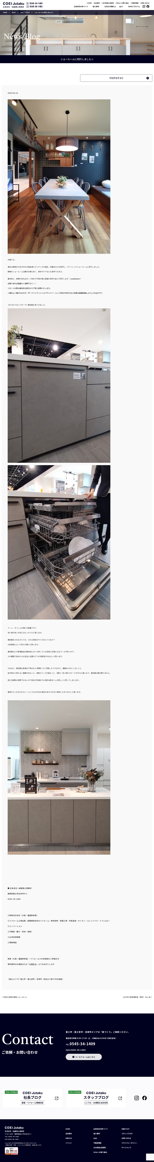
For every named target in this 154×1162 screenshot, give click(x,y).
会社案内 (97, 3)
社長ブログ (125, 1129)
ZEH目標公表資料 (108, 3)
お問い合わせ (145, 3)
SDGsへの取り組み (122, 3)
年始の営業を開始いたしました (15, 997)
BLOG (14, 12)
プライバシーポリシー (129, 1143)
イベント (69, 1143)
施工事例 (96, 6)
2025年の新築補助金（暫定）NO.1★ (137, 997)
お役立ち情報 (109, 6)
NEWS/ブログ (133, 6)
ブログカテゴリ (116, 78)
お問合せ (33, 964)
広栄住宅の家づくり (81, 6)
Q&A (121, 6)
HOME (89, 3)
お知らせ (69, 1138)
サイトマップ (126, 1147)
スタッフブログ (25, 12)
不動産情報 (134, 3)
